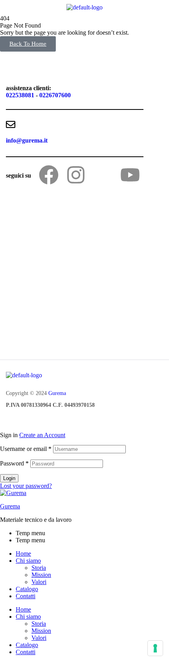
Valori (38, 582)
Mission (41, 574)
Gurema (57, 393)
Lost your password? (26, 485)
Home (23, 553)
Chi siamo (28, 560)
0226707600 (55, 95)
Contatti (25, 596)
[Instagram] (76, 175)
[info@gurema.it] (10, 124)
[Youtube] (130, 175)
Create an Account (42, 435)
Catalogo (27, 589)
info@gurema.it (27, 140)
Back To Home (27, 44)
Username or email (25, 448)
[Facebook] (49, 175)
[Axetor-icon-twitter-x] (103, 175)
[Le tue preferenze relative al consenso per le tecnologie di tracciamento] (155, 648)
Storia (38, 567)
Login (9, 478)
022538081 (20, 95)
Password (14, 463)
